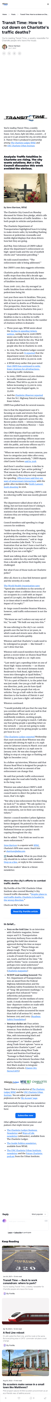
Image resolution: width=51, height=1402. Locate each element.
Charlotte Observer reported (29, 395)
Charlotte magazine (17, 971)
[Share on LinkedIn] (20, 53)
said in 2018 (30, 461)
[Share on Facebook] (4, 53)
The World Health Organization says (21, 585)
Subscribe (18, 1233)
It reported (29, 353)
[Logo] (5, 4)
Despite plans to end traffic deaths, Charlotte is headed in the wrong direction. (25, 897)
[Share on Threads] (14, 53)
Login (10, 1233)
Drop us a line (10, 862)
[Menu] (48, 4)
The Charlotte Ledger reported (20, 736)
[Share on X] (9, 53)
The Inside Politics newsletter (21, 1143)
